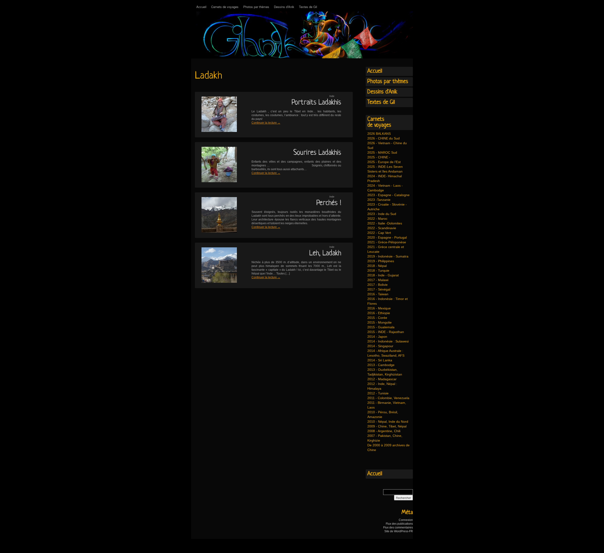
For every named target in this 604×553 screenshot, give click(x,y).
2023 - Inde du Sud (381, 214)
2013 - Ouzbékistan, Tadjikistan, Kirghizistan (384, 372)
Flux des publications (399, 523)
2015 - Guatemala (380, 327)
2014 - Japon (377, 336)
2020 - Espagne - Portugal (387, 237)
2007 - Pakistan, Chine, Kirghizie (384, 438)
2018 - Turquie (378, 270)
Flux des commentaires (398, 527)
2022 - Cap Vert (379, 233)
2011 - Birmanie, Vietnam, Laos (386, 405)
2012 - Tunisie (378, 393)
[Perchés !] (216, 215)
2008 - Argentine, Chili (383, 431)
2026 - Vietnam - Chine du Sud (387, 145)
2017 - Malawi (377, 280)
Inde (331, 96)
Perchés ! (328, 203)
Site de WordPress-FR (398, 531)
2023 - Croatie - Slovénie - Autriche (387, 207)
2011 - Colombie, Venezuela (388, 398)
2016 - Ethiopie (378, 313)
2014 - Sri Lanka (379, 360)
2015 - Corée (377, 318)
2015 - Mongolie (379, 322)
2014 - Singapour (380, 346)
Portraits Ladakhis (316, 103)
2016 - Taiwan (377, 294)
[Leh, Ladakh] (216, 265)
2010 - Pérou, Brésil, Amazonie (382, 414)
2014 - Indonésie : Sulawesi (388, 341)
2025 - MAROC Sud (382, 152)
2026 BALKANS (379, 133)
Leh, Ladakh (325, 253)
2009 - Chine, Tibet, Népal (387, 426)
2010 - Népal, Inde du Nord (387, 421)
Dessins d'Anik (382, 92)
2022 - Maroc (377, 218)
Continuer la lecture (266, 122)
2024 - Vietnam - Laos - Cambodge (385, 188)
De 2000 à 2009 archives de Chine (388, 447)
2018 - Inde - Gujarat (383, 275)
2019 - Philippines (380, 261)
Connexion (406, 520)
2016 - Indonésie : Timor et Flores (387, 301)
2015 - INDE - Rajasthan (385, 332)
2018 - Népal (377, 266)
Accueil (201, 6)
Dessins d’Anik (284, 6)
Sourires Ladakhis (317, 153)
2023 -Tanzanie (378, 200)
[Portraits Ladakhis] (216, 114)
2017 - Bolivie (377, 285)
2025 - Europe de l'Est (384, 162)
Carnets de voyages (225, 6)
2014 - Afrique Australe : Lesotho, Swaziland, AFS (385, 353)
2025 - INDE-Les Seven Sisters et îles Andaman (385, 169)
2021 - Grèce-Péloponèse (386, 242)
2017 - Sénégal (378, 289)
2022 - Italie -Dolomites (384, 223)
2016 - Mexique (379, 308)
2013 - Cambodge (380, 365)
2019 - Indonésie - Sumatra (387, 256)
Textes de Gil (308, 6)
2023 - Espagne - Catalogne (388, 195)
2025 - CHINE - (378, 157)
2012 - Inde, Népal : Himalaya (382, 386)
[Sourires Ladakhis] (216, 164)
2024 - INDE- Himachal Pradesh (384, 178)
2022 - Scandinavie (381, 228)
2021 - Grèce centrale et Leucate (385, 249)
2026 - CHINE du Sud (383, 138)
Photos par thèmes (256, 6)
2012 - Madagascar (382, 379)
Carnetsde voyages (379, 122)
